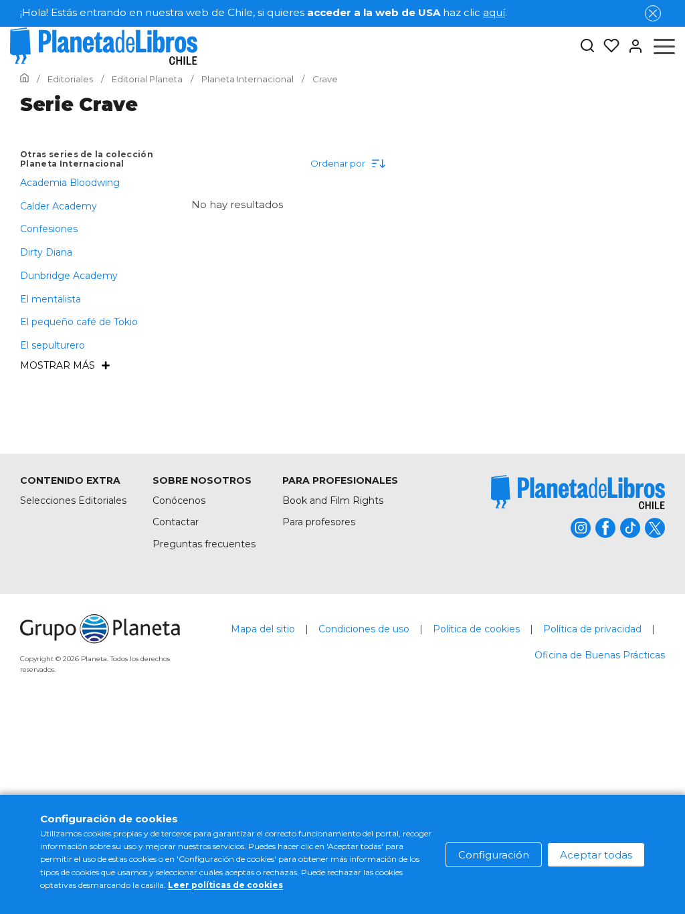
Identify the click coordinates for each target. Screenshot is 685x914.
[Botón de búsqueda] (587, 46)
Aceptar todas (596, 854)
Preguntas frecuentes (204, 544)
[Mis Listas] (607, 46)
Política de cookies (476, 629)
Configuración (493, 854)
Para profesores (318, 522)
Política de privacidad (592, 629)
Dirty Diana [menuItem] (46, 252)
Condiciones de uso (363, 629)
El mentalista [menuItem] (50, 299)
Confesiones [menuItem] (49, 229)
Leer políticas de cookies (225, 885)
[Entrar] (631, 46)
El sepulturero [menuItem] (52, 345)
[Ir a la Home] (24, 79)
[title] (578, 492)
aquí (494, 12)
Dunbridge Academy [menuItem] (69, 276)
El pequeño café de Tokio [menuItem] (79, 322)
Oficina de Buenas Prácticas (599, 655)
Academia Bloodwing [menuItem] (70, 183)
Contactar (176, 522)
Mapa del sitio (263, 629)
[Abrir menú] (664, 46)
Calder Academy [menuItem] (58, 206)
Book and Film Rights (332, 500)
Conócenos (179, 500)
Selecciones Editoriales (73, 500)
